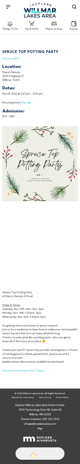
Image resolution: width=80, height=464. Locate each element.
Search (74, 6)
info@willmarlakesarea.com (40, 424)
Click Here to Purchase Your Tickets (23, 370)
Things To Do (10, 28)
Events (74, 28)
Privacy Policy (62, 397)
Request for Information (23, 397)
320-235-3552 (50, 419)
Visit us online (10, 58)
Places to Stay (54, 28)
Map (40, 428)
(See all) (26, 102)
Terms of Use (45, 397)
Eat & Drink (32, 28)
